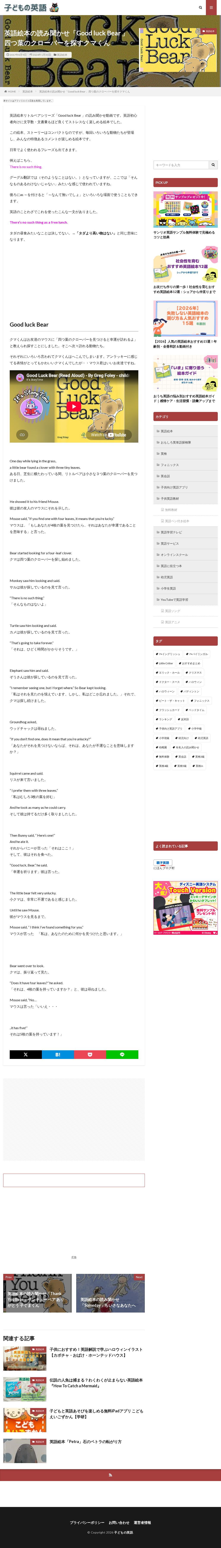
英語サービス (170, 543)
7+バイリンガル (198, 654)
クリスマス (195, 672)
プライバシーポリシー (87, 1522)
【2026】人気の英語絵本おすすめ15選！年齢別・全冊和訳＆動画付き (185, 343)
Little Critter (166, 663)
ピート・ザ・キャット (172, 700)
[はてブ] (58, 1054)
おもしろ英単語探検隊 (176, 442)
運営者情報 (142, 1522)
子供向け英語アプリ (174, 487)
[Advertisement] (74, 277)
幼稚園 (163, 747)
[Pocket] (90, 1054)
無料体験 (164, 756)
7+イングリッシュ (169, 654)
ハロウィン (195, 681)
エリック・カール (169, 672)
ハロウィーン (167, 691)
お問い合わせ (119, 1522)
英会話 (165, 476)
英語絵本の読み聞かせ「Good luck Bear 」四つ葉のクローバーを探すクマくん (84, 91)
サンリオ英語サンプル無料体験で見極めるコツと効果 (184, 234)
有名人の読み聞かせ (187, 747)
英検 (164, 453)
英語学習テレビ (171, 532)
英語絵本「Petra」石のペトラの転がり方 (86, 1441)
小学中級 (196, 728)
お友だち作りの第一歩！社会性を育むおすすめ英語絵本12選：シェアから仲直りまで (184, 289)
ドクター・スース (169, 681)
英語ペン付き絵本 (177, 521)
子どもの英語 (123, 1532)
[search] (213, 165)
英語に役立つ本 (171, 566)
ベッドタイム (196, 710)
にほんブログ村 (164, 868)
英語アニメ (172, 622)
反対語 (185, 719)
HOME (12, 91)
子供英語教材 (170, 498)
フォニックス (170, 465)
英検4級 (163, 766)
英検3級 (200, 756)
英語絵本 (62, 54)
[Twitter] (26, 1054)
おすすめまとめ (191, 663)
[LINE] (122, 1054)
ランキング (165, 719)
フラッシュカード (169, 710)
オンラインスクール (174, 554)
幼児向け (183, 738)
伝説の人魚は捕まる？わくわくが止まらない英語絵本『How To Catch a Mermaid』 (96, 1383)
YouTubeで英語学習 (174, 599)
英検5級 (182, 766)
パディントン (191, 691)
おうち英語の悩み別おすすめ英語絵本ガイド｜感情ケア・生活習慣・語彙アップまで (184, 398)
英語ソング (172, 611)
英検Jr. (200, 766)
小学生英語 (168, 588)
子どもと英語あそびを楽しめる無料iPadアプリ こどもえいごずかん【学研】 (97, 1413)
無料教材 (171, 510)
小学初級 (164, 738)
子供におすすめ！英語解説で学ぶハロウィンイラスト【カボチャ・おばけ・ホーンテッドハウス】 (96, 1352)
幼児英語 (167, 577)
